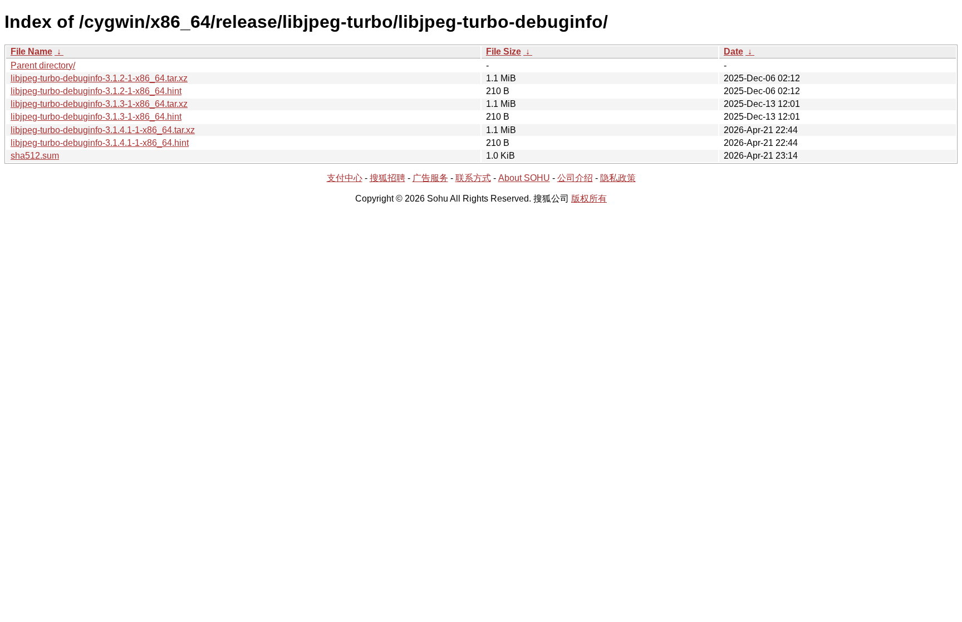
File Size (503, 51)
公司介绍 (575, 178)
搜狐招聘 (387, 178)
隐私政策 (618, 178)
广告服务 (430, 178)
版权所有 (589, 198)
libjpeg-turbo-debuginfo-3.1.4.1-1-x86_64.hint (100, 143)
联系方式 (473, 178)
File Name (31, 51)
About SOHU (524, 178)
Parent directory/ (43, 65)
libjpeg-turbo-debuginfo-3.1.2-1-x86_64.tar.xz (99, 78)
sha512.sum (35, 155)
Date (733, 51)
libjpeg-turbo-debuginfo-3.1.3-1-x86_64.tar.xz (99, 104)
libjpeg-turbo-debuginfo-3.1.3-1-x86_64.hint (96, 116)
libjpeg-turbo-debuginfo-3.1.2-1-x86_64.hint (96, 91)
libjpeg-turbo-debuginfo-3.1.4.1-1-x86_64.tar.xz (103, 130)
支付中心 (344, 178)
